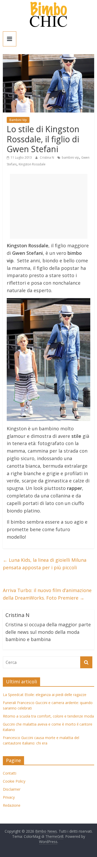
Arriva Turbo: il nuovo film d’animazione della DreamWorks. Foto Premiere (47, 594)
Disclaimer (11, 789)
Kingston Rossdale (32, 164)
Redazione (11, 805)
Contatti (9, 773)
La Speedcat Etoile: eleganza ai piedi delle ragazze (44, 694)
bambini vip (70, 157)
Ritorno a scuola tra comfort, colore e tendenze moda (48, 716)
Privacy (9, 797)
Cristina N (47, 157)
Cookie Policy (14, 781)
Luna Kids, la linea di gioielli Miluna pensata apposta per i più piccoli (44, 564)
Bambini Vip (18, 120)
